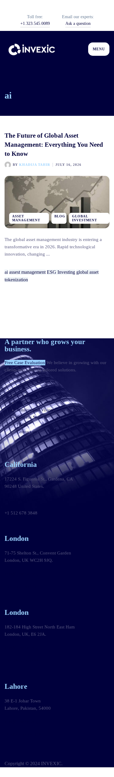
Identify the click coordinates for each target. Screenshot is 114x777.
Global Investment (84, 218)
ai (6, 272)
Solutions (25, 402)
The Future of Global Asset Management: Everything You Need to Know (54, 144)
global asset (87, 272)
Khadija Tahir (34, 164)
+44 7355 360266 (22, 586)
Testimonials (28, 395)
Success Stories (31, 417)
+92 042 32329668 (23, 734)
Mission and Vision (35, 409)
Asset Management (26, 218)
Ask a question (78, 23)
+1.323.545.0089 (35, 23)
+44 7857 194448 (22, 660)
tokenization (16, 279)
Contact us (27, 431)
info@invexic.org (21, 499)
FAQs (22, 424)
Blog (59, 216)
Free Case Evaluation (25, 362)
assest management (27, 272)
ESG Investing (61, 272)
